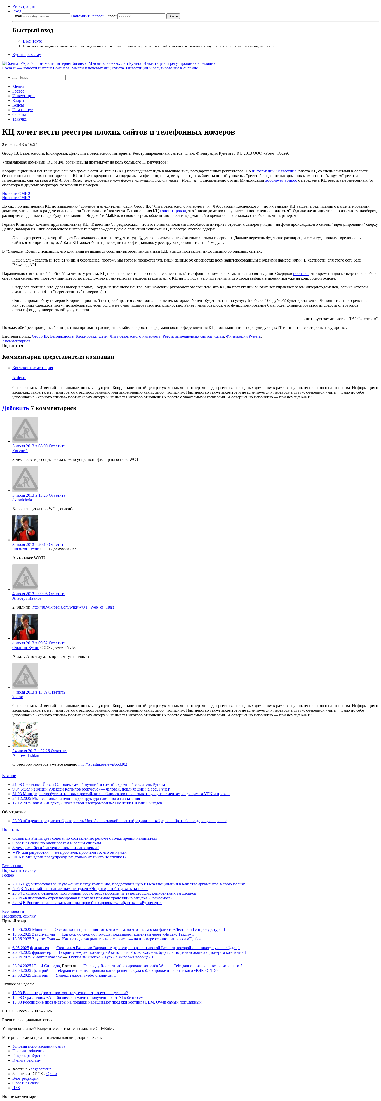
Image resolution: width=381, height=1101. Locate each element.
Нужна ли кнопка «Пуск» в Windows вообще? (109, 957)
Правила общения (28, 1051)
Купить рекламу (26, 54)
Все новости (13, 911)
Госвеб (18, 91)
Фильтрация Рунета (243, 336)
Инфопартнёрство (28, 1055)
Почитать (10, 829)
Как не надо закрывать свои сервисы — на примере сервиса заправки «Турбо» (132, 939)
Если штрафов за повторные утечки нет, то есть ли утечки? (70, 993)
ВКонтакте (32, 41)
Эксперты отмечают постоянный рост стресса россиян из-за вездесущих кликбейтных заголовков (109, 893)
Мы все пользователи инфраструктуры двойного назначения (76, 798)
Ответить (57, 446)
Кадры (18, 100)
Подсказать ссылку (19, 870)
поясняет (301, 273)
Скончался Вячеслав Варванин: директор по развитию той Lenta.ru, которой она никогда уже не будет (146, 947)
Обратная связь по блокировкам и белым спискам (56, 843)
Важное (9, 775)
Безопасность (62, 336)
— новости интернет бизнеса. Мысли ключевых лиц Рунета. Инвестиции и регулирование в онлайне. (100, 68)
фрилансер (39, 947)
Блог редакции (25, 1078)
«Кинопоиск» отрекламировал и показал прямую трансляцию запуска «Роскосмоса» (98, 898)
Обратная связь (25, 1083)
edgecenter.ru (42, 1069)
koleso (19, 377)
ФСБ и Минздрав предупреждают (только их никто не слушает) (69, 857)
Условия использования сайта (38, 1046)
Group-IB (40, 336)
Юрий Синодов (46, 966)
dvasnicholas (22, 500)
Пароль (94, 16)
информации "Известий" (274, 171)
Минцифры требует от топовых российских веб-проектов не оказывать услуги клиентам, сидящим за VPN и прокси (121, 794)
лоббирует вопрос (281, 180)
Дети (103, 336)
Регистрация (23, 6)
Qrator (51, 1073)
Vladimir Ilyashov (47, 957)
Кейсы (18, 105)
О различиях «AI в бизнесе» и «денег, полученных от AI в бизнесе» (77, 997)
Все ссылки (12, 866)
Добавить (15, 408)
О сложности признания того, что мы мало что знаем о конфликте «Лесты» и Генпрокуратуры (138, 929)
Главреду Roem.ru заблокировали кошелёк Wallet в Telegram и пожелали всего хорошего (161, 966)
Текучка (19, 119)
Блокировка (86, 336)
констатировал (173, 211)
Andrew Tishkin (25, 755)
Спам (219, 336)
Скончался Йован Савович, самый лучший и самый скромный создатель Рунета (88, 784)
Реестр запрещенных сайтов (187, 336)
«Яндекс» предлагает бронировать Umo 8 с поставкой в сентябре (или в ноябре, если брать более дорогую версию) (119, 820)
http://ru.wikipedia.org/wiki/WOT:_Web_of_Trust (73, 607)
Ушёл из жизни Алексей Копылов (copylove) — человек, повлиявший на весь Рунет (91, 789)
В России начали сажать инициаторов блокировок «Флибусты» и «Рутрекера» (92, 902)
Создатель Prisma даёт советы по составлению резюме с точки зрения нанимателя (84, 838)
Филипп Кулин (25, 549)
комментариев (16, 341)
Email (17, 16)
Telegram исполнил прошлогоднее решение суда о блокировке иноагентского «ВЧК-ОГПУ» (137, 970)
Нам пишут (22, 110)
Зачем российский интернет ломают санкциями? (55, 847)
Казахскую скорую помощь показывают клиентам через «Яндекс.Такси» (126, 934)
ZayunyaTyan (43, 934)
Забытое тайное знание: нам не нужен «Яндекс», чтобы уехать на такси (84, 888)
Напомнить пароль (87, 16)
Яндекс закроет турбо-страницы (84, 975)
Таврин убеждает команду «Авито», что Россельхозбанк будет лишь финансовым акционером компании (151, 952)
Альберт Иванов (27, 598)
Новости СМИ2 (16, 193)
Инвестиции (23, 96)
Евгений (20, 450)
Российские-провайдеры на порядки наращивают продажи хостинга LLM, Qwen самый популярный (107, 1002)
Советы (19, 114)
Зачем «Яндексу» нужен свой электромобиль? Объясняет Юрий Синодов (87, 803)
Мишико (39, 929)
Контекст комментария (32, 367)
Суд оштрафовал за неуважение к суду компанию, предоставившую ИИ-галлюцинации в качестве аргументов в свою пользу (134, 884)
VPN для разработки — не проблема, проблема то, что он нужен (69, 852)
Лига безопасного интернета (135, 336)
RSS (16, 1087)
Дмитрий (40, 970)
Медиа (18, 86)
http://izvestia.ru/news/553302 (102, 764)
